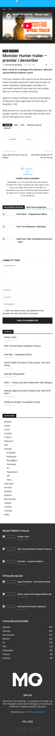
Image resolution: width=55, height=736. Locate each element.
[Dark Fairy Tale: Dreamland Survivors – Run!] (9, 241)
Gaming (8, 448)
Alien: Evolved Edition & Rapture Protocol (22, 346)
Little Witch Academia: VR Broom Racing (41, 156)
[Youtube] (37, 729)
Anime (7, 425)
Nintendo (11, 464)
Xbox (9, 479)
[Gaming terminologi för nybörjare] (9, 609)
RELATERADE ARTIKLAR (13, 207)
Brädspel (11, 452)
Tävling (7, 506)
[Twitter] (31, 729)
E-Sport (7, 437)
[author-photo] (27, 174)
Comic (7, 429)
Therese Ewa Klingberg (13, 65)
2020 (16, 125)
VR (8, 475)
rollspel (7, 502)
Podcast (8, 495)
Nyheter (14, 51)
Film (10, 9)
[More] (37, 139)
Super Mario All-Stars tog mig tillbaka (15, 156)
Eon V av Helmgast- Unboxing (31, 226)
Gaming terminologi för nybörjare (31, 606)
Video (6, 514)
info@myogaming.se (34, 711)
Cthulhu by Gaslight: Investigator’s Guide (22, 402)
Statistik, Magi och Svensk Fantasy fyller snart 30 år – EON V (28, 392)
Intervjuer (9, 483)
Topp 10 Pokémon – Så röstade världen (33, 582)
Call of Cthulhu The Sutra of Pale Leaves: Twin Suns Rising (27, 364)
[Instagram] (24, 729)
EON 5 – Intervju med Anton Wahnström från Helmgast (28, 382)
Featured (8, 441)
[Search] (51, 3)
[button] (4, 3)
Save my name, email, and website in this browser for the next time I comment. (23, 312)
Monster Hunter (34, 125)
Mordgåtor (12, 460)
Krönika (8, 487)
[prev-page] (4, 251)
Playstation (12, 472)
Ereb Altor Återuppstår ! (14, 374)
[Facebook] (17, 729)
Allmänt (7, 421)
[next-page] (8, 251)
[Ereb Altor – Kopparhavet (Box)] (9, 217)
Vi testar (8, 510)
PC (8, 468)
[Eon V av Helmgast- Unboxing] (9, 229)
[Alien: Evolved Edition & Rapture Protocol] (9, 552)
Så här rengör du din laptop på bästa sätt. (34, 594)
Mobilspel (11, 456)
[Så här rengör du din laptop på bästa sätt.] (9, 597)
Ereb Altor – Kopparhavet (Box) (32, 214)
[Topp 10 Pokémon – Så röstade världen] (9, 584)
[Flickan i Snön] (9, 539)
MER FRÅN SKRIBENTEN (36, 207)
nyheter (7, 128)
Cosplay (8, 433)
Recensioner (10, 499)
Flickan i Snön (10, 337)
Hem (4, 9)
